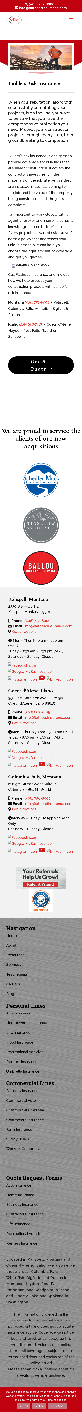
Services (13, 964)
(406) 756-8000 (38, 798)
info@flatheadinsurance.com (48, 626)
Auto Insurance (19, 1013)
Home (11, 936)
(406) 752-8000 (41, 4)
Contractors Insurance (25, 1120)
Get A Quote (38, 365)
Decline (39, 1406)
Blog (10, 994)
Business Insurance (22, 1091)
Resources (15, 955)
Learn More (57, 1406)
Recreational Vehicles (24, 1052)
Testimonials (17, 974)
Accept (23, 1406)
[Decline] (77, 1399)
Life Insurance (18, 1032)
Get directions (24, 631)
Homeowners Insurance (26, 1023)
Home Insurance (20, 1195)
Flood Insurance (19, 1042)
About (11, 945)
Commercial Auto (21, 1100)
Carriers (13, 984)
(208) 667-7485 (37, 712)
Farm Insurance (19, 1129)
